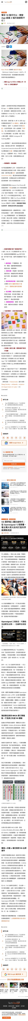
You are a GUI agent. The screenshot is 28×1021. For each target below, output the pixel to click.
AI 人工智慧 (5, 519)
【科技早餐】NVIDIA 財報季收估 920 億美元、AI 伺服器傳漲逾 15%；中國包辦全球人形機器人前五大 (18, 500)
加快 (13, 173)
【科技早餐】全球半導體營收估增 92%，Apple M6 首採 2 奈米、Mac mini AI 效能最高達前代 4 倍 (18, 484)
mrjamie (21, 384)
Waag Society (5, 384)
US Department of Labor (9, 387)
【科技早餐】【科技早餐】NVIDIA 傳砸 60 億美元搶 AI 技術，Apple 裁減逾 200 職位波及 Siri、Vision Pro (18, 509)
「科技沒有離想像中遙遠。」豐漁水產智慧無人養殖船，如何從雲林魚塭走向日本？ (15, 415)
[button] (2, 2)
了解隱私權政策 (22, 1015)
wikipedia (14, 384)
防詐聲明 (14, 1007)
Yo (8, 108)
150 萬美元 (15, 123)
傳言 (10, 188)
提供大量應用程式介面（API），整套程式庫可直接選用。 (13, 286)
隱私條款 (5, 1006)
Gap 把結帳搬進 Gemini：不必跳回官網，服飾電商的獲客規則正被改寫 (15, 404)
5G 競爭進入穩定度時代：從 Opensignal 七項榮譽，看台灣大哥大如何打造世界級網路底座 (15, 409)
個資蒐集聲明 (10, 467)
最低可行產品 (18, 69)
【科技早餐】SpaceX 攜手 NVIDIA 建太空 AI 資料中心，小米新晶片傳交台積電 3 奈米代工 (18, 492)
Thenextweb (13, 382)
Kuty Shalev (5, 69)
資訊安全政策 (11, 1006)
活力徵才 (23, 1006)
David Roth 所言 (6, 175)
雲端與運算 (12, 519)
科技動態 (4, 12)
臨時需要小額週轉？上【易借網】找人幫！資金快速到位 (14, 990)
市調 (10, 151)
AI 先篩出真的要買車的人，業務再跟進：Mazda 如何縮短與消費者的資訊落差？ (15, 422)
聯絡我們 (18, 1006)
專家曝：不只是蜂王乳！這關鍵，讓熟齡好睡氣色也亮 (4, 990)
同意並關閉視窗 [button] (6, 1017)
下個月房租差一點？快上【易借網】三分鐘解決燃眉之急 (24, 990)
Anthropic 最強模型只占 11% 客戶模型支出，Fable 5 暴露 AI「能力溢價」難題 (15, 427)
